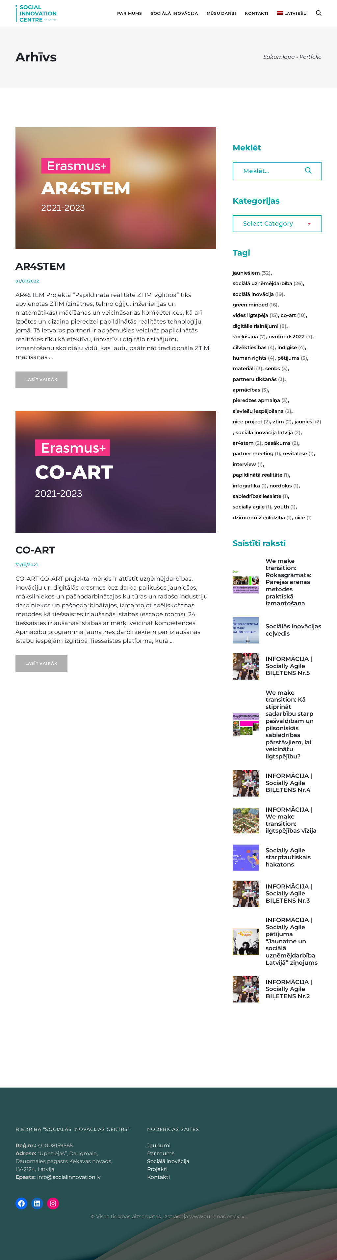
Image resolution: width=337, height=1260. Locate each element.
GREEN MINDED (255, 305)
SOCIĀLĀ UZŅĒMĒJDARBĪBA (268, 283)
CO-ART (35, 550)
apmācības (250, 390)
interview (248, 464)
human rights (253, 358)
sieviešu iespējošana (262, 411)
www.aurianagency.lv (217, 1216)
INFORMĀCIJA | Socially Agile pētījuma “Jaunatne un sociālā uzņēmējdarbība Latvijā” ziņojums (292, 941)
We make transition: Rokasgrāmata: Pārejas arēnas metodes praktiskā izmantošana (288, 582)
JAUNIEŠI (308, 421)
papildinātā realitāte (261, 475)
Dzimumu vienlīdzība (262, 517)
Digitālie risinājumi (259, 326)
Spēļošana (249, 336)
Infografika (250, 486)
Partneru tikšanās (258, 379)
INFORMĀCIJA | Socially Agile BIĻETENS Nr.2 (289, 989)
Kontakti (158, 1177)
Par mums (160, 1153)
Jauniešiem (252, 273)
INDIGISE (291, 347)
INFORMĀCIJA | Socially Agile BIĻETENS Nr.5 (289, 666)
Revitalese (298, 453)
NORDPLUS (284, 486)
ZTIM (282, 421)
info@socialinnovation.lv (69, 1177)
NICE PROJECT (251, 421)
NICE (303, 517)
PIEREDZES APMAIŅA (260, 400)
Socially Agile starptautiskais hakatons (288, 857)
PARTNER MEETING (256, 453)
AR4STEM (40, 266)
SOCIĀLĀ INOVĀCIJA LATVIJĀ (268, 432)
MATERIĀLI (247, 368)
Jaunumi (158, 1145)
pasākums (281, 443)
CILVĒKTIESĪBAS (253, 347)
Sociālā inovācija (168, 1161)
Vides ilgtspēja (255, 315)
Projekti (157, 1169)
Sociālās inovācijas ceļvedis (293, 630)
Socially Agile (252, 507)
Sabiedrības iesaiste (260, 496)
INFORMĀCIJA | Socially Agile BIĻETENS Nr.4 (289, 783)
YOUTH (285, 507)
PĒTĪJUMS (292, 358)
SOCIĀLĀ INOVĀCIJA (258, 294)
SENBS (276, 368)
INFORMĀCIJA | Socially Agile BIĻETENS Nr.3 (289, 893)
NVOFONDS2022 (290, 336)
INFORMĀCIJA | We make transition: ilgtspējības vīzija (291, 820)
